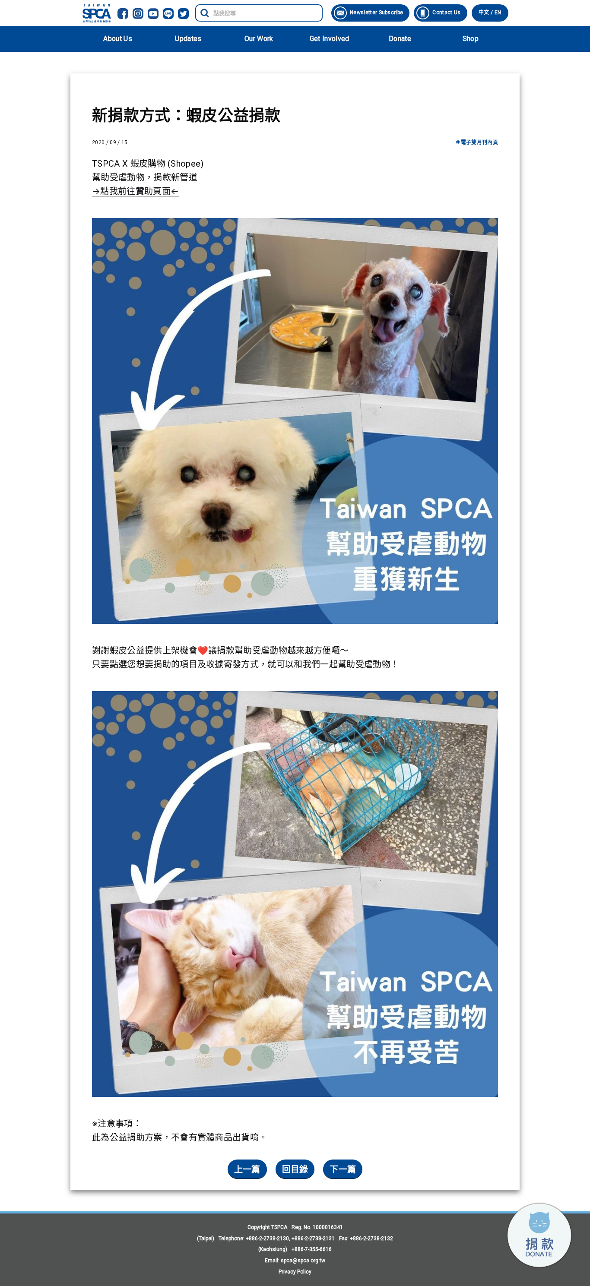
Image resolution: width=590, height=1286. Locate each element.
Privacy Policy (295, 1272)
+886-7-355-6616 (312, 1249)
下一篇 (343, 1169)
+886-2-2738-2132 (371, 1238)
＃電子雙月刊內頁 (476, 142)
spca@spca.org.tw (303, 1261)
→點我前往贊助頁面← (135, 191)
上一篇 (247, 1169)
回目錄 (295, 1169)
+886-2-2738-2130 (267, 1238)
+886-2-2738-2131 (313, 1238)
